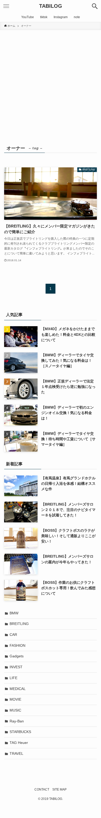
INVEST (16, 667)
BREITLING (19, 624)
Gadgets (17, 656)
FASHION (17, 645)
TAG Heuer (19, 743)
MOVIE (15, 699)
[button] (95, 6)
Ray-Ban (17, 721)
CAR (13, 634)
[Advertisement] (50, 83)
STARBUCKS (20, 732)
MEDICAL (18, 689)
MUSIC (15, 710)
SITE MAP (59, 789)
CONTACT (41, 789)
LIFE (13, 678)
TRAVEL (16, 753)
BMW (14, 613)
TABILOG (50, 6)
